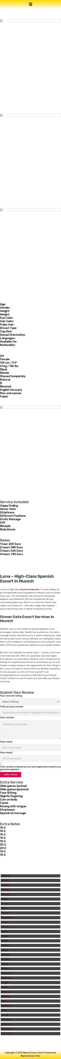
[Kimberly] (30, 1019)
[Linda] (30, 1015)
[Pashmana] (30, 917)
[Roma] (30, 889)
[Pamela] (30, 992)
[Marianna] (30, 1029)
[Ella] (30, 1001)
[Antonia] (30, 973)
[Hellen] (30, 982)
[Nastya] (30, 876)
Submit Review (10, 775)
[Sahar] (30, 913)
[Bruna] (30, 926)
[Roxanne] (30, 1033)
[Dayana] (30, 954)
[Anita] (30, 936)
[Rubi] (30, 908)
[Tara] (30, 903)
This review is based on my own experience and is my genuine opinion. (30, 768)
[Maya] (30, 964)
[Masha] (30, 945)
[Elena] (30, 968)
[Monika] (30, 894)
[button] (30, 4)
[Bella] (30, 899)
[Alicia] (30, 987)
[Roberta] (30, 959)
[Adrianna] (30, 978)
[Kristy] (30, 880)
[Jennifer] (30, 1024)
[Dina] (30, 931)
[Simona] (30, 1005)
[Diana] (30, 940)
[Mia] (30, 1010)
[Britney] (30, 996)
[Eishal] (30, 885)
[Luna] (30, 922)
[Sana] (30, 950)
